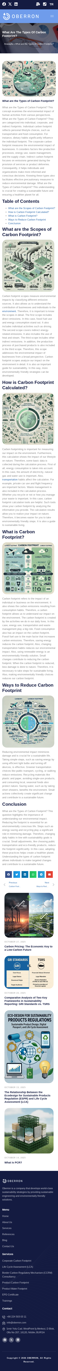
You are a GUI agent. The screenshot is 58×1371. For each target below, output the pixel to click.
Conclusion (14, 223)
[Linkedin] (16, 4)
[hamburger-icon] (52, 16)
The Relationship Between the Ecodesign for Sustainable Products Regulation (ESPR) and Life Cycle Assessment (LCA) (27, 1097)
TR (51, 4)
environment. (9, 311)
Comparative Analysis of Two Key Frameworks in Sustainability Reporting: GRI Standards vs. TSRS (27, 1001)
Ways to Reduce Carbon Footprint (27, 219)
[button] (8, 874)
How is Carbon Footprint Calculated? (28, 212)
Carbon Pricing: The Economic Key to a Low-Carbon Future (28, 948)
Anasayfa (8, 44)
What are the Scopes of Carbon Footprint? (31, 208)
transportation (10, 479)
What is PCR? (13, 1162)
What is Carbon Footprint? (22, 215)
